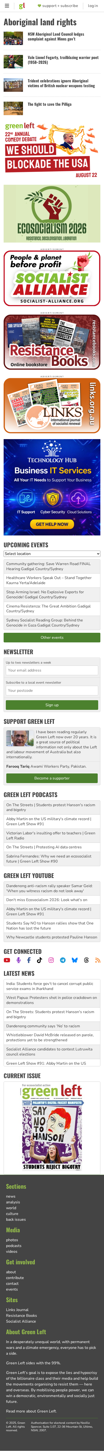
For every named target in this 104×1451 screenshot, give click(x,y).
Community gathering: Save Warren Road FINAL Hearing (48, 566)
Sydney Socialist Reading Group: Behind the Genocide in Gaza (44, 623)
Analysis (13, 1202)
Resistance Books (21, 1315)
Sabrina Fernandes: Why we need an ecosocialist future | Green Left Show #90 (48, 859)
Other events (52, 637)
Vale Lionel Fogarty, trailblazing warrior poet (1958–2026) (63, 59)
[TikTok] (39, 960)
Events (12, 1289)
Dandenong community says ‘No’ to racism (43, 1026)
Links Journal (17, 1309)
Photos (12, 1240)
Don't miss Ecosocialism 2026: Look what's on (46, 900)
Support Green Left (29, 721)
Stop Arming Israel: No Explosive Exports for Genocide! (45, 594)
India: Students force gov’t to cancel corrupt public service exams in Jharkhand (49, 986)
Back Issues (16, 1219)
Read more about (31, 1411)
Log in (93, 6)
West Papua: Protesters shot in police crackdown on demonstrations (51, 1000)
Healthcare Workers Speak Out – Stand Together (49, 577)
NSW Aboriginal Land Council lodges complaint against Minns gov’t (56, 36)
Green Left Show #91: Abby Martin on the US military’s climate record (46, 1066)
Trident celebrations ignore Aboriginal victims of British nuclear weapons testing (61, 83)
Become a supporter (52, 778)
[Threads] (86, 960)
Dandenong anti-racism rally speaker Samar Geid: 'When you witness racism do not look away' (49, 888)
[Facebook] (29, 960)
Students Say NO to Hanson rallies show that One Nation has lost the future (50, 926)
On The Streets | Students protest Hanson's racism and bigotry (50, 807)
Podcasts (14, 1245)
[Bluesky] (75, 960)
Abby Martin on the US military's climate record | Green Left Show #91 (48, 821)
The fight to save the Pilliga (50, 104)
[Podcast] (18, 960)
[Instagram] (51, 960)
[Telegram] (63, 960)
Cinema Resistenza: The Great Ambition (41, 606)
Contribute (15, 1277)
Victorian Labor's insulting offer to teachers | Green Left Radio (50, 836)
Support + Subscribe (60, 6)
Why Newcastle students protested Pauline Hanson (51, 937)
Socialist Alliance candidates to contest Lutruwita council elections (49, 1052)
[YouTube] (7, 960)
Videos (11, 1251)
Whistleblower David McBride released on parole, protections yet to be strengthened (50, 1037)
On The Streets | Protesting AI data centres (44, 847)
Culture (12, 1213)
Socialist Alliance (21, 1321)
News (10, 1196)
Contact (12, 1283)
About (11, 1272)
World (11, 1208)
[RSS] (97, 960)
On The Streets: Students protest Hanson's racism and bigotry (50, 1014)
